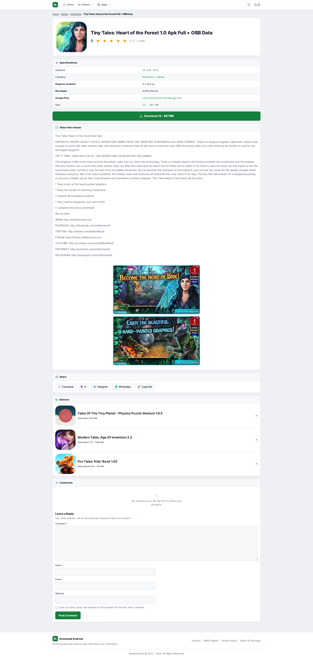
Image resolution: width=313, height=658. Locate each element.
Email (59, 579)
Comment (61, 523)
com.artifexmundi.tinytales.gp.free (161, 97)
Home (70, 4)
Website (59, 593)
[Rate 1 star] (98, 41)
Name (59, 565)
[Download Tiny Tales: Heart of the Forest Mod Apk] (156, 340)
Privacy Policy (229, 640)
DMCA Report (211, 640)
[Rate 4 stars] (118, 41)
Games (86, 4)
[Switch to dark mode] (257, 4)
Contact (196, 640)
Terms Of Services (250, 640)
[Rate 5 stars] (125, 41)
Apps (104, 4)
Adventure (76, 14)
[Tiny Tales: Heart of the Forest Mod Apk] (156, 289)
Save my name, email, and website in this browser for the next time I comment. (102, 607)
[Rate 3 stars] (111, 41)
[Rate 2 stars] (105, 41)
